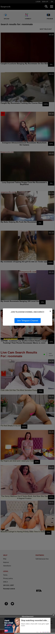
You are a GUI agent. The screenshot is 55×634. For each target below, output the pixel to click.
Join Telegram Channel (27, 321)
